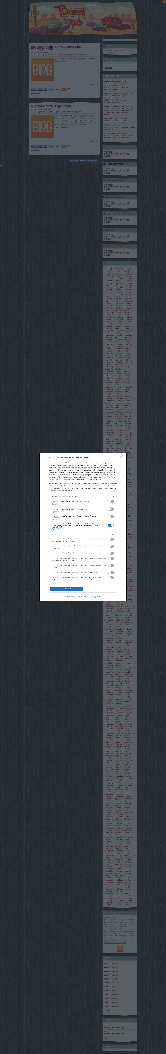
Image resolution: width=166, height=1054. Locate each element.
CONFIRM (67, 589)
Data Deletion (70, 597)
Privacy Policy (96, 597)
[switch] (111, 501)
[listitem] (83, 496)
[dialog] (83, 527)
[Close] (122, 457)
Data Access (83, 597)
